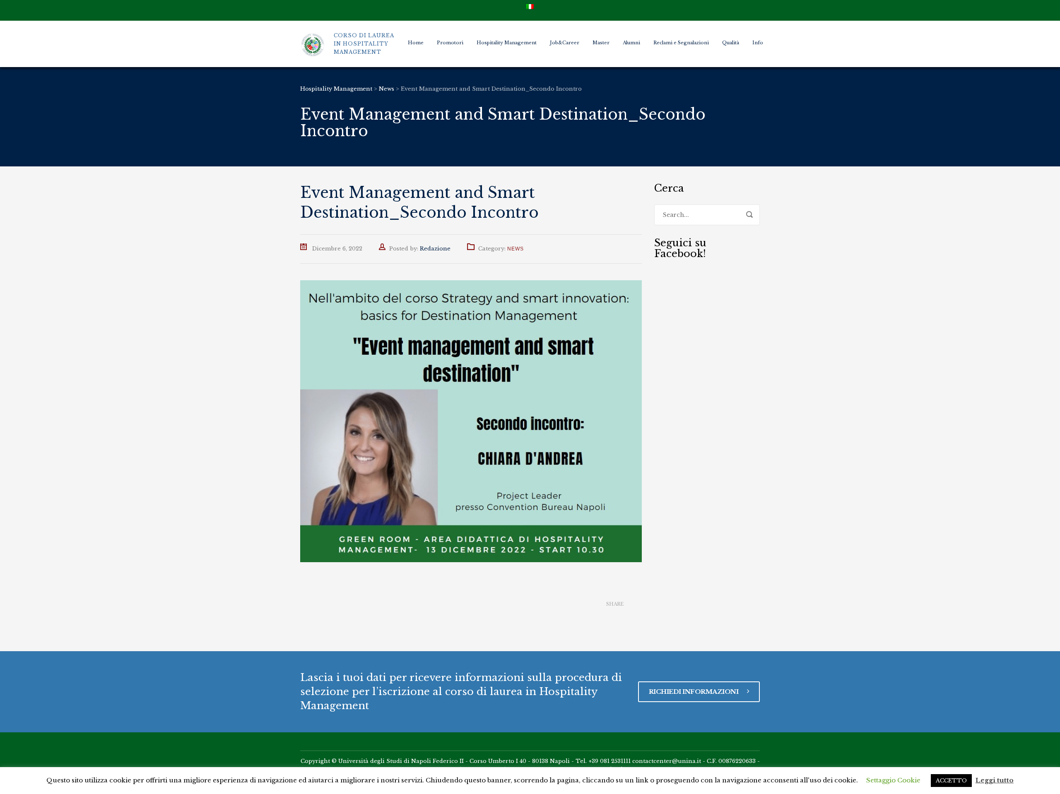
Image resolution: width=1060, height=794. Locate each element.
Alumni (631, 43)
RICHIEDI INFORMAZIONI (694, 691)
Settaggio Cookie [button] (893, 780)
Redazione (435, 248)
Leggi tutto (995, 780)
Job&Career (564, 43)
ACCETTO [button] (951, 780)
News (515, 249)
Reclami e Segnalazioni (681, 43)
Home (416, 43)
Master (601, 43)
